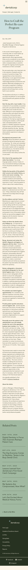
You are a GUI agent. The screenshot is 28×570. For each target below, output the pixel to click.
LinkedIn (19, 559)
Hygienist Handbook (13, 379)
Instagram (14, 563)
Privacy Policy (6, 545)
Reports (4, 549)
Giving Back (5, 538)
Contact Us (17, 12)
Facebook (10, 559)
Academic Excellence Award (10, 531)
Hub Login (10, 12)
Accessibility (5, 542)
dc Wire (4, 535)
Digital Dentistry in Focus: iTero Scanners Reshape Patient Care (13, 440)
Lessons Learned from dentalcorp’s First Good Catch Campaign (12, 471)
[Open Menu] (26, 1)
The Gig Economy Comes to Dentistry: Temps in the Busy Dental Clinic (13, 455)
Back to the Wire (9, 512)
